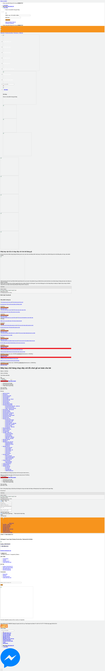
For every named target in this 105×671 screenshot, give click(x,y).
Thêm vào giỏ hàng (4, 307)
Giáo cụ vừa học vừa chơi (10, 408)
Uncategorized (6, 464)
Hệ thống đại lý (6, 561)
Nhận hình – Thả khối (9, 437)
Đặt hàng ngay (3, 515)
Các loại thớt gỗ (6, 402)
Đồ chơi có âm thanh (9, 419)
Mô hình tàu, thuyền (9, 444)
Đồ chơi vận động (9, 33)
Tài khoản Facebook (9, 23)
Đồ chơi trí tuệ (6, 417)
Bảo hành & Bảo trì (7, 568)
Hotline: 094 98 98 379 (8, 566)
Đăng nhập (5, 574)
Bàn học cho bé (6, 393)
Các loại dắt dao (6, 396)
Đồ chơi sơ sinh (8, 425)
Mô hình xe (5, 440)
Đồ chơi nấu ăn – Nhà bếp (8, 413)
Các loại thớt (8, 453)
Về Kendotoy (6, 558)
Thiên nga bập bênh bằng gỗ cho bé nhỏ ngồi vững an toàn (12, 351)
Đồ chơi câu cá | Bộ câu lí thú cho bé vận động (10, 312)
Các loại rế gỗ (6, 401)
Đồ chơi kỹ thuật (6, 410)
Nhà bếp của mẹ (6, 446)
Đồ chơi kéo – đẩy (9, 421)
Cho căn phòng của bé (7, 403)
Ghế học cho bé (6, 430)
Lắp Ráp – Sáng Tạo (7, 524)
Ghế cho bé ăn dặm (9, 457)
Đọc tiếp (2, 324)
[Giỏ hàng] (5, 7)
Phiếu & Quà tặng (6, 460)
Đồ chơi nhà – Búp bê (7, 414)
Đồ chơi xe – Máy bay (18, 33)
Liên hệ (4, 559)
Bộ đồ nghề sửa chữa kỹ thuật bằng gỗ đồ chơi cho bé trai (12, 342)
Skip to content (3, 1)
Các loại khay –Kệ (9, 449)
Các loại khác (6, 398)
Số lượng (4, 379)
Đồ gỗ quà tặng (8, 461)
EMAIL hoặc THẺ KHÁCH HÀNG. (12, 15)
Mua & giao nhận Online (8, 567)
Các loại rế (7, 452)
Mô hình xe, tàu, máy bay (8, 441)
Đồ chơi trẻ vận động (9, 407)
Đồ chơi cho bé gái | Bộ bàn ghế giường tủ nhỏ (10, 327)
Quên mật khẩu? (8, 22)
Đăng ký (14, 22)
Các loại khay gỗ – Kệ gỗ (8, 399)
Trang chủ (2, 33)
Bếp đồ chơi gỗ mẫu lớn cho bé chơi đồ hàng (9, 360)
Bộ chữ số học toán (7, 395)
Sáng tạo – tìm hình (9, 438)
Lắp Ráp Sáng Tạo (7, 632)
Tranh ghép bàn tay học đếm (6, 335)
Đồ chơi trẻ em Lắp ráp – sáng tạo (12, 406)
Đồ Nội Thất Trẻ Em (7, 429)
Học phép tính (6, 431)
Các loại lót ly (8, 451)
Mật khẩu (7, 17)
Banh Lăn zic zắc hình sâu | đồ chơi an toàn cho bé (11, 320)
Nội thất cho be (6, 454)
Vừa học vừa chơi (6, 466)
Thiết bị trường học (7, 463)
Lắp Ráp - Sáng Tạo (7, 432)
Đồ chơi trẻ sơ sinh (7, 416)
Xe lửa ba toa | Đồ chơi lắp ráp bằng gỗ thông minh (11, 304)
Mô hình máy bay (6, 439)
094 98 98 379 (11, 6)
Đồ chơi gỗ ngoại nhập (7, 404)
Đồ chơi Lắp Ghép (6, 411)
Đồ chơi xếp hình (6, 427)
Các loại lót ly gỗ (6, 400)
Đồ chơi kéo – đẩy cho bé (8, 409)
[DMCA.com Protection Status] (4, 627)
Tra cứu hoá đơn (6, 576)
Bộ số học (7, 468)
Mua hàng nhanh (3, 308)
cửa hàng (5, 5)
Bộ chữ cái (5, 394)
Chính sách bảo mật (7, 562)
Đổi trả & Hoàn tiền (7, 569)
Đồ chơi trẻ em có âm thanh (8, 415)
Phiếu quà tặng (8, 462)
